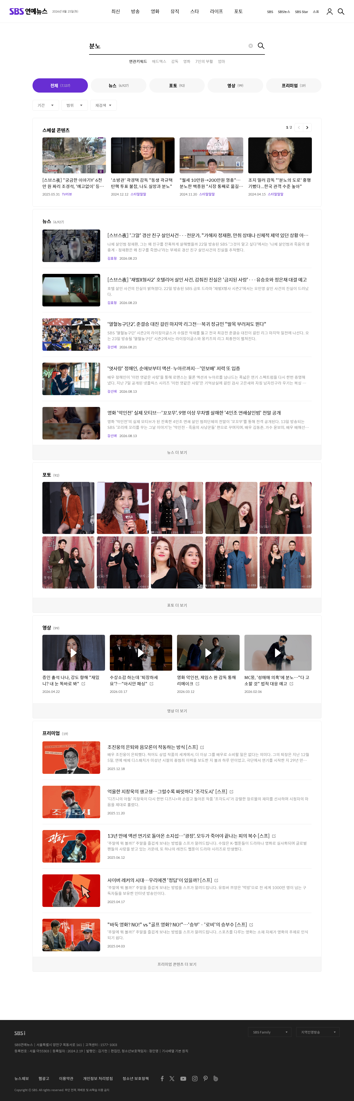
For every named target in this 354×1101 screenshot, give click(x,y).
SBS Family (261, 1032)
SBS (270, 11)
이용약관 (66, 1078)
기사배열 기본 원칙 (175, 1051)
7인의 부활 (204, 61)
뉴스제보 (21, 1078)
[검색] (341, 11)
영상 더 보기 (177, 711)
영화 (186, 61)
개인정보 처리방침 (98, 1078)
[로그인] (329, 11)
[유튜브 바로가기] (183, 1079)
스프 (316, 11)
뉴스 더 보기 (177, 452)
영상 (235, 85)
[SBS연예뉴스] (28, 11)
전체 (60, 85)
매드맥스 (159, 61)
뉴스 (119, 85)
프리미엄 (294, 85)
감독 (174, 61)
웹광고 (44, 1078)
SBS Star (301, 11)
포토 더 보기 (177, 605)
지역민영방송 (310, 1032)
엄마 (221, 61)
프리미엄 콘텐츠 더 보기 (177, 964)
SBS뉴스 (284, 11)
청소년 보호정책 (136, 1078)
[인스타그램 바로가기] (194, 1078)
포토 (177, 85)
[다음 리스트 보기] (307, 127)
